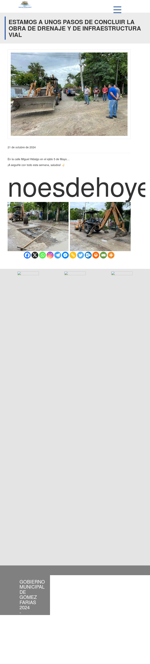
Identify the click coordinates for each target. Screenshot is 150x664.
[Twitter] (80, 255)
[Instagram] (50, 255)
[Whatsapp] (42, 255)
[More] (111, 255)
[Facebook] (27, 255)
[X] (34, 255)
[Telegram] (57, 255)
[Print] (95, 255)
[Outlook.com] (88, 255)
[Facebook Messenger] (65, 255)
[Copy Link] (73, 255)
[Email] (103, 255)
